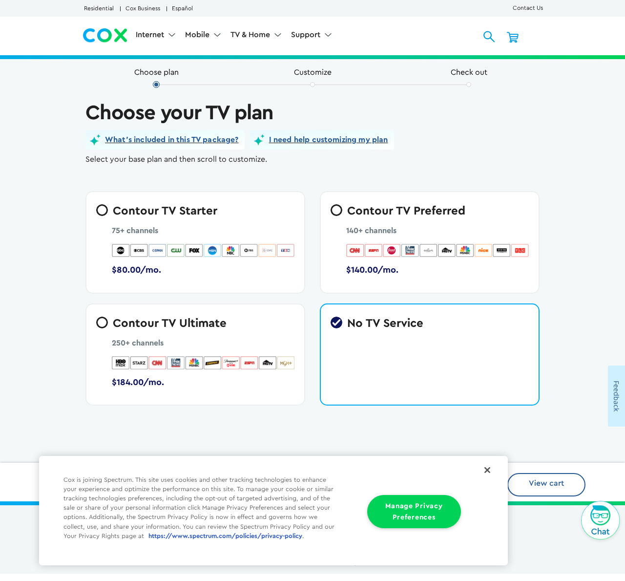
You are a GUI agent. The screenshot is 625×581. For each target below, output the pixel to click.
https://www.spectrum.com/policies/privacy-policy (225, 536)
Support (306, 35)
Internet (151, 35)
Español (182, 8)
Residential (99, 8)
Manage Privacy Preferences (413, 511)
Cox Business (142, 8)
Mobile (198, 35)
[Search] (489, 37)
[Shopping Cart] (513, 37)
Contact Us (528, 8)
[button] (165, 140)
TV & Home (251, 35)
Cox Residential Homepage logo (105, 35)
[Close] (487, 470)
